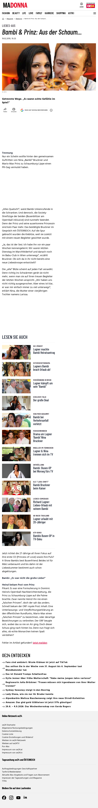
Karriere (49, 13)
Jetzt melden (40, 643)
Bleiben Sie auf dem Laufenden (16, 788)
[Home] (3, 19)
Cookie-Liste (7, 734)
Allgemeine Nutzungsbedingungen (17, 728)
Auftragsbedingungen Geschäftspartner (19, 768)
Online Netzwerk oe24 (12, 715)
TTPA (4, 781)
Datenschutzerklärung (12, 731)
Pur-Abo (5, 746)
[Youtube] (18, 798)
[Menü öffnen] (94, 13)
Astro (71, 13)
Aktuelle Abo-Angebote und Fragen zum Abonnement (26, 775)
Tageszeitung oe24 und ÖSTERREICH (18, 759)
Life (24, 13)
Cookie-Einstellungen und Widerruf (17, 737)
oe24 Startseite (8, 725)
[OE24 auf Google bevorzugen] (51, 110)
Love (31, 13)
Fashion (6, 13)
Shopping (61, 13)
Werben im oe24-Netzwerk (14, 740)
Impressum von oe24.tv (12, 752)
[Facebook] (4, 798)
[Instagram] (11, 798)
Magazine (10, 19)
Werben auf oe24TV (10, 743)
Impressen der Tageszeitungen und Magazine (22, 778)
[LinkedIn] (25, 798)
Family (39, 13)
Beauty (16, 13)
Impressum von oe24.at (12, 749)
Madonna (19, 19)
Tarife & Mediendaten (11, 772)
